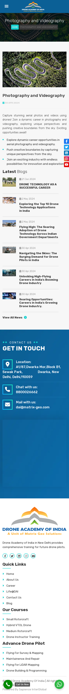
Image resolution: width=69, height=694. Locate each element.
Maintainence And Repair (23, 658)
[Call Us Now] (8, 684)
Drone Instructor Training (23, 637)
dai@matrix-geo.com (33, 407)
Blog (9, 603)
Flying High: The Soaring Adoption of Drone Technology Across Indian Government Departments (38, 232)
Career (10, 585)
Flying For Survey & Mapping (24, 653)
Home (15, 27)
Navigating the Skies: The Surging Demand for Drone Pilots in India (38, 257)
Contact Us (13, 597)
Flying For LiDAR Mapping (22, 664)
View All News (13, 317)
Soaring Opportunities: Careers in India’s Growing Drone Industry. (38, 303)
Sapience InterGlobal (33, 689)
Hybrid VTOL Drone (18, 625)
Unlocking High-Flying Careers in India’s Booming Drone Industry (38, 280)
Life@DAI (12, 591)
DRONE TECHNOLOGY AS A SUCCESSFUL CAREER (38, 186)
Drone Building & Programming (26, 670)
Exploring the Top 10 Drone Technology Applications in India (39, 207)
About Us (12, 579)
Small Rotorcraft (17, 619)
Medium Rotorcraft (19, 631)
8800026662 (27, 392)
